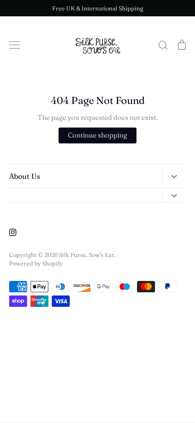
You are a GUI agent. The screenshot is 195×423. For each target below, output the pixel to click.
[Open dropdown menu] (174, 176)
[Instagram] (13, 232)
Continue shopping (97, 135)
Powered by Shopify (36, 263)
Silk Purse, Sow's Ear (86, 254)
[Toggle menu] (14, 44)
